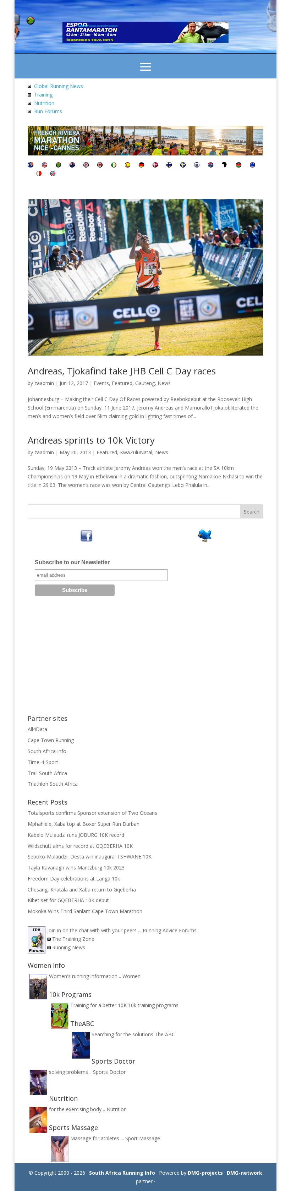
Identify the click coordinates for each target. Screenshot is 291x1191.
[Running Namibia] (52, 174)
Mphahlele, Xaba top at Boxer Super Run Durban (83, 823)
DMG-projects (205, 1172)
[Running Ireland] (113, 165)
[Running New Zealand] (72, 165)
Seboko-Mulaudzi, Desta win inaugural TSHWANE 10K (90, 856)
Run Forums (48, 111)
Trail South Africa (47, 773)
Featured (122, 383)
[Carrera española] (127, 165)
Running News (68, 947)
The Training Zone (73, 938)
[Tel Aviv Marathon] (196, 165)
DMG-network (244, 1172)
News (164, 383)
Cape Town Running (51, 740)
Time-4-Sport (43, 762)
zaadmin (44, 383)
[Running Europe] (252, 165)
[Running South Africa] (58, 165)
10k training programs (153, 1005)
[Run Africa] (224, 165)
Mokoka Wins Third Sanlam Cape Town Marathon (85, 911)
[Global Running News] (29, 86)
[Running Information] (30, 165)
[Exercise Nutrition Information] (29, 103)
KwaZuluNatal (136, 452)
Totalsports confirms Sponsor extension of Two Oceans (92, 812)
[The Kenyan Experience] (238, 165)
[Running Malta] (39, 174)
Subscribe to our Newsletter (72, 562)
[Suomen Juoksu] (169, 165)
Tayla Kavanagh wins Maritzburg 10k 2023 (76, 867)
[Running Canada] (100, 165)
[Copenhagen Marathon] (155, 165)
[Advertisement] (145, 658)
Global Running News (58, 86)
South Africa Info (47, 751)
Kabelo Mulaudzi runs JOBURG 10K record (76, 834)
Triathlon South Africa (53, 783)
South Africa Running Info (122, 1172)
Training (43, 94)
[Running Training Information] (29, 111)
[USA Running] (44, 165)
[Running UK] (86, 165)
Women (131, 976)
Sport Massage (142, 1138)
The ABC (165, 1034)
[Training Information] (29, 94)
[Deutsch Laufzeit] (141, 165)
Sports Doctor (109, 1072)
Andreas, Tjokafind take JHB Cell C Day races (122, 370)
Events (101, 383)
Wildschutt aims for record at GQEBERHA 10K (80, 846)
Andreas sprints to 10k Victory (91, 440)
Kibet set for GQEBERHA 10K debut (68, 900)
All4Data (37, 729)
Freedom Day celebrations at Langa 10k (74, 878)
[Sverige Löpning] (183, 165)
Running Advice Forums (170, 930)
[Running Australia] (210, 165)
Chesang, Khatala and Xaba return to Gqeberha (82, 889)
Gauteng (145, 383)
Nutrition (44, 103)
